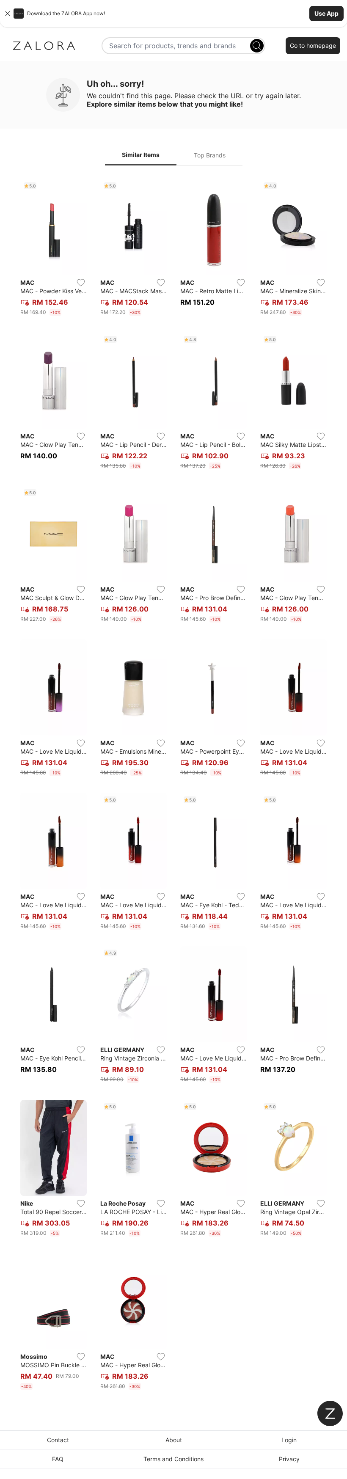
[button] (173, 13)
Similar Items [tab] (141, 154)
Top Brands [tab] (210, 155)
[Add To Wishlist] (81, 282)
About (173, 1439)
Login (289, 1439)
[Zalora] (44, 45)
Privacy (289, 1458)
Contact (58, 1439)
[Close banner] (7, 13)
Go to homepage (313, 45)
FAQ (57, 1458)
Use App (326, 13)
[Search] (257, 45)
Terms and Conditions (173, 1458)
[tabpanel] (173, 786)
